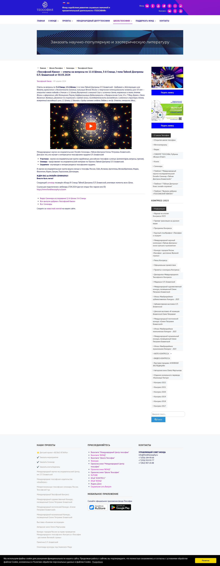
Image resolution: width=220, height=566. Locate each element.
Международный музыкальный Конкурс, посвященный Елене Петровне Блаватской (54, 516)
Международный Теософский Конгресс (53, 494)
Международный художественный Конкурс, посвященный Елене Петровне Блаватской (55, 500)
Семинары (158, 166)
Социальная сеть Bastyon (101, 486)
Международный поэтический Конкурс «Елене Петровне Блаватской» (56, 508)
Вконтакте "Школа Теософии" (103, 458)
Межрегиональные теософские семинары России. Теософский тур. (57, 488)
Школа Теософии (121, 21)
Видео (156, 149)
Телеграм (95, 461)
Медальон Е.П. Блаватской (164, 282)
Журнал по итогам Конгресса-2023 (161, 214)
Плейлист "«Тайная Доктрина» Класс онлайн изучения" (165, 185)
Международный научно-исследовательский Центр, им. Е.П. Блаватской (58, 473)
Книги (156, 161)
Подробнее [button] (97, 562)
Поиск (159, 419)
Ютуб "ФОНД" (96, 481)
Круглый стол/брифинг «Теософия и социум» (167, 234)
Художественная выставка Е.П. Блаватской (165, 305)
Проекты (66, 21)
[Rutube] (180, 5)
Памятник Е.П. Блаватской (47, 542)
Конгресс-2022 (160, 382)
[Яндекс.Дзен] (169, 5)
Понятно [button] (205, 561)
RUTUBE (94, 475)
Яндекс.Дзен (96, 484)
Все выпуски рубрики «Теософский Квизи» (57, 201)
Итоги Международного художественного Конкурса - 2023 (166, 297)
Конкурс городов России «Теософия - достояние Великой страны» (165, 253)
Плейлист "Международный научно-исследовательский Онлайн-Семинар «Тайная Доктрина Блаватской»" (164, 175)
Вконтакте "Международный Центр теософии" (110, 452)
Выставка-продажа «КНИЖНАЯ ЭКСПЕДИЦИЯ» (165, 364)
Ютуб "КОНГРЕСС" (98, 478)
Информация (159, 209)
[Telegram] (163, 5)
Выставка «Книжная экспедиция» (50, 522)
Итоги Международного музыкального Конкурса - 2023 (164, 347)
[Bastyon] (175, 5)
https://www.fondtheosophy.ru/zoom (51, 189)
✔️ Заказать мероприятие (47, 457)
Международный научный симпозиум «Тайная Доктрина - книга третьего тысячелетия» (165, 243)
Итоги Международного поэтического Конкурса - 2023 (164, 330)
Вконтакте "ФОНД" (98, 455)
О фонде (52, 21)
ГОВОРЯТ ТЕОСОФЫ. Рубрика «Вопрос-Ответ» (165, 155)
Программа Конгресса (163, 228)
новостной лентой (54, 208)
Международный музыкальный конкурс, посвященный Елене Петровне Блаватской (166, 339)
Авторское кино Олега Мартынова (168, 370)
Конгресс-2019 (160, 396)
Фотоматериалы (160, 145)
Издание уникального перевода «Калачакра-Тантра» (166, 376)
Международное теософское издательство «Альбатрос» (54, 480)
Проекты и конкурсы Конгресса (166, 270)
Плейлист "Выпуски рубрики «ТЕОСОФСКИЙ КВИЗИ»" (165, 192)
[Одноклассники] (152, 5)
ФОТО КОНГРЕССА (161, 353)
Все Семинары (46, 204)
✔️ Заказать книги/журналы (48, 467)
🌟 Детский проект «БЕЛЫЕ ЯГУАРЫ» (52, 452)
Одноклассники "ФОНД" (101, 469)
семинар (50, 182)
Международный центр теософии (93, 21)
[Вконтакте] (147, 5)
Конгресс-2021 (160, 387)
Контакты (164, 21)
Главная (41, 21)
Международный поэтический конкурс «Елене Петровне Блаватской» (165, 321)
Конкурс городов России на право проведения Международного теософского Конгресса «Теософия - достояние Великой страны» (59, 535)
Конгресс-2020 (160, 392)
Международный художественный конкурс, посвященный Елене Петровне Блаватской (167, 289)
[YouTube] (158, 5)
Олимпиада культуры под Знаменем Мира (54, 547)
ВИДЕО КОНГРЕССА (162, 358)
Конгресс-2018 (160, 401)
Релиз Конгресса (160, 260)
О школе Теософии (161, 135)
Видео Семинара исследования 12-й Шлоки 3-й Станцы (63, 198)
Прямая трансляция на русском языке (166, 222)
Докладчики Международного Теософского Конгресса (165, 275)
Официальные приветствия (165, 265)
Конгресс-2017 (160, 406)
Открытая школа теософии (165, 140)
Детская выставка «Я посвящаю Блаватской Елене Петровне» (166, 312)
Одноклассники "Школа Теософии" (105, 472)
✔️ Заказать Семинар (45, 462)
